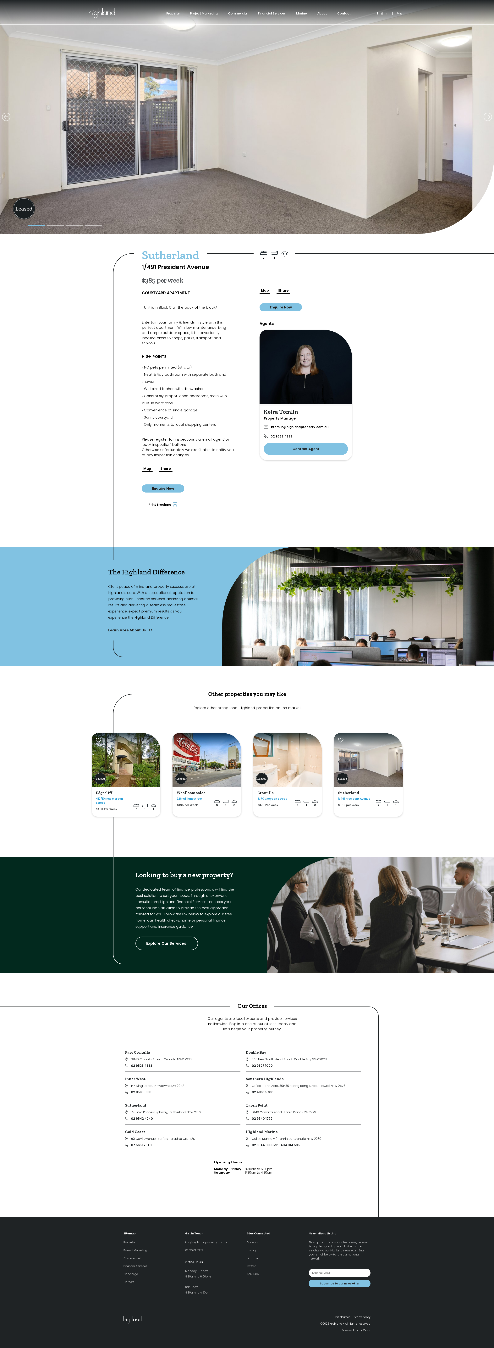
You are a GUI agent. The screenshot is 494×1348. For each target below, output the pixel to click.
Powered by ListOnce (356, 1330)
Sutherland (135, 1105)
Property (173, 13)
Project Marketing (204, 13)
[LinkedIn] (387, 13)
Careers (129, 1282)
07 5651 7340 (141, 1145)
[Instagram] (382, 13)
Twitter (251, 1266)
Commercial (238, 13)
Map (147, 468)
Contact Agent (306, 448)
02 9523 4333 (281, 436)
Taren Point (257, 1105)
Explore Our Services (166, 943)
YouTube (253, 1274)
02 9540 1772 (262, 1118)
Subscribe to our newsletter (340, 1283)
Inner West (135, 1078)
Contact (344, 13)
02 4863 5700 (262, 1092)
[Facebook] (377, 13)
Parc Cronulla (137, 1052)
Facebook (254, 1242)
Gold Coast (135, 1131)
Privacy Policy (361, 1317)
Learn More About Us (127, 630)
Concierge (131, 1274)
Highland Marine (262, 1131)
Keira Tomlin (281, 411)
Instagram (254, 1250)
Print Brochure (161, 504)
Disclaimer (342, 1317)
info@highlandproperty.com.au (206, 1242)
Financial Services (272, 13)
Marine (301, 13)
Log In (401, 13)
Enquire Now (163, 488)
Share (165, 468)
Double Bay (256, 1052)
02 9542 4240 (142, 1118)
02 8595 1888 (141, 1092)
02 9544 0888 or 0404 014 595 (276, 1145)
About (322, 13)
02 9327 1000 (262, 1065)
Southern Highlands (265, 1078)
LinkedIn (252, 1258)
